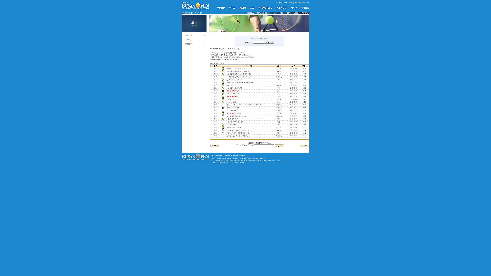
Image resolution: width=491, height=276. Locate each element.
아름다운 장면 (231, 99)
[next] (269, 143)
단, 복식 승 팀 (231, 102)
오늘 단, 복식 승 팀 (233, 94)
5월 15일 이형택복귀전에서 (236, 122)
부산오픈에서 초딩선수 (234, 88)
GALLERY (230, 85)
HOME (278, 3)
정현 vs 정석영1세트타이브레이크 (238, 133)
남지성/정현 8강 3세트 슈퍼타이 (237, 116)
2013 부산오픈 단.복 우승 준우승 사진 (239, 82)
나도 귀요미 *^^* (232, 119)
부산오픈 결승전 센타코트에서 (237, 71)
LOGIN (285, 3)
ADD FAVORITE (299, 3)
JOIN (290, 3)
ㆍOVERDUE (187, 44)
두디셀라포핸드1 (232, 110)
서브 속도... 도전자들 (235, 79)
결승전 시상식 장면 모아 (235, 68)
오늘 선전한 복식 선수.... (235, 124)
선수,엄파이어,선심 (233, 108)
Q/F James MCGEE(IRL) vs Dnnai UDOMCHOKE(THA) (245, 105)
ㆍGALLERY (187, 40)
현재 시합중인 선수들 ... (235, 127)
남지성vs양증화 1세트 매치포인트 (238, 136)
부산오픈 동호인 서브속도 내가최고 (239, 74)
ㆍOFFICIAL (187, 36)
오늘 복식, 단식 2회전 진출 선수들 (238, 130)
